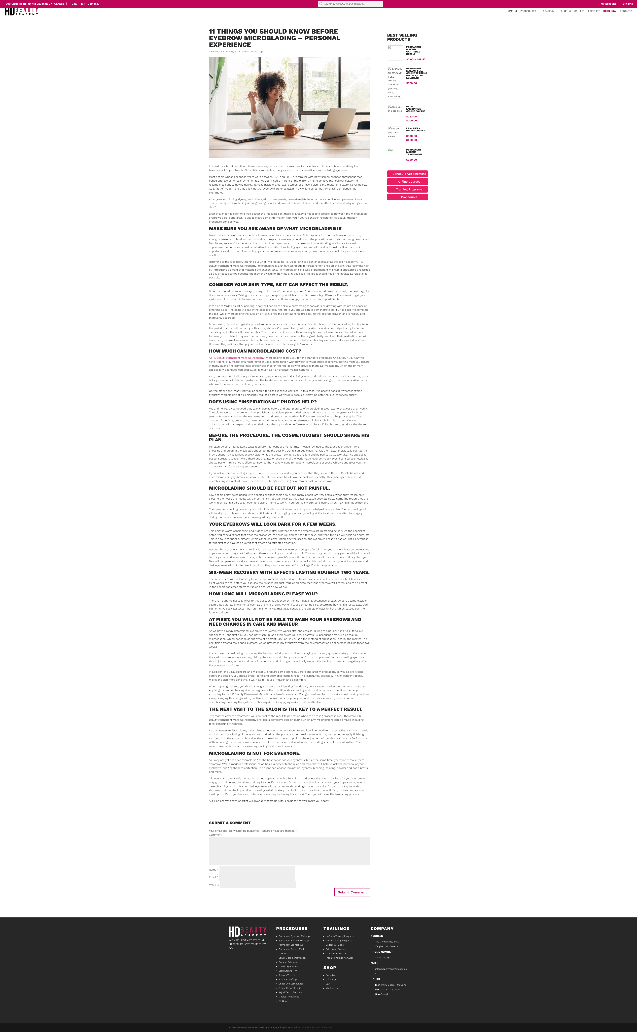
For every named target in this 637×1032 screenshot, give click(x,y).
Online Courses (408, 181)
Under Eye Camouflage (291, 983)
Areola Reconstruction (290, 988)
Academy (548, 11)
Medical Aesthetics (289, 996)
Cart (328, 983)
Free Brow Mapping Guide (340, 957)
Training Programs (408, 189)
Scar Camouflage (288, 979)
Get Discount (248, 973)
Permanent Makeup (252, 51)
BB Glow (283, 1001)
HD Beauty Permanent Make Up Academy (238, 357)
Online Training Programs (339, 940)
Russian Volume (287, 975)
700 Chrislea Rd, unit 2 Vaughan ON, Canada (35, 3)
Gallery (579, 11)
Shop (564, 11)
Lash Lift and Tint (288, 970)
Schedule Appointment (409, 173)
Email (213, 877)
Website (214, 884)
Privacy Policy (306, 1027)
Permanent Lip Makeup (291, 944)
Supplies (330, 975)
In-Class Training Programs (340, 936)
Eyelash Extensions (289, 962)
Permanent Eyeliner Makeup (294, 940)
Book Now (609, 11)
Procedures (528, 11)
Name (214, 869)
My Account (332, 988)
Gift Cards (331, 979)
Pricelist (594, 11)
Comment (216, 834)
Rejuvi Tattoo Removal (290, 992)
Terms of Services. (323, 1027)
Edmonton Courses (336, 949)
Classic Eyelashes (288, 966)
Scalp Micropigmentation (292, 957)
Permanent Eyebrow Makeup (294, 936)
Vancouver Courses (336, 953)
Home (510, 11)
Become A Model (335, 944)
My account (608, 3)
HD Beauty (218, 51)
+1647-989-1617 (89, 3)
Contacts (626, 11)
